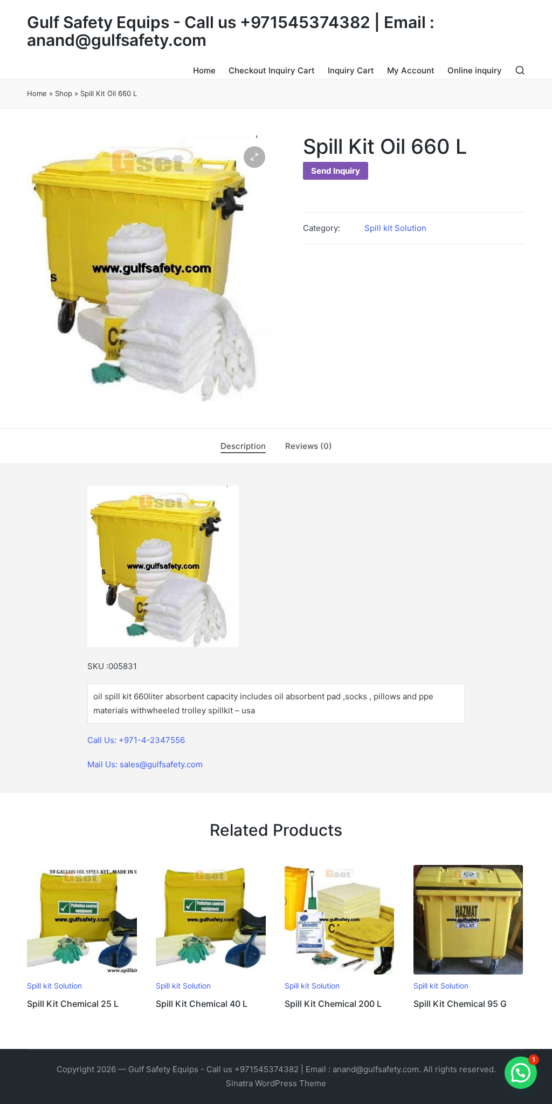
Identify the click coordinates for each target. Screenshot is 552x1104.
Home (37, 93)
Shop (63, 93)
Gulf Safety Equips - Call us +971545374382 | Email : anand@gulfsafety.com (230, 31)
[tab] (243, 446)
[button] (254, 157)
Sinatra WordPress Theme (276, 1083)
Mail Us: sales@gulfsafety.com (145, 764)
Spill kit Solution (395, 228)
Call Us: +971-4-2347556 (136, 740)
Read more (82, 973)
